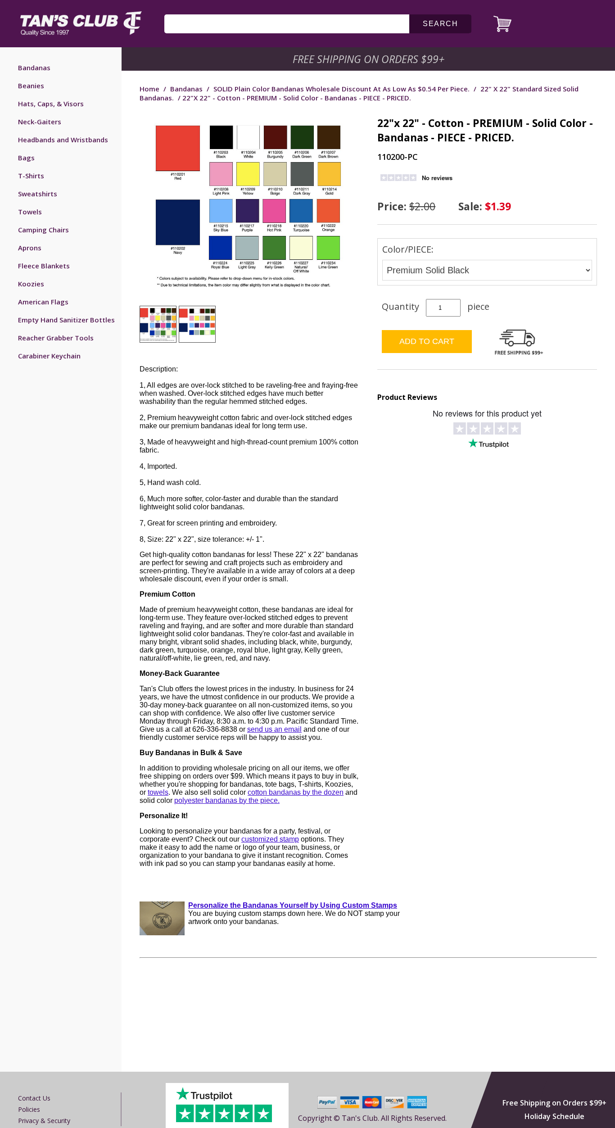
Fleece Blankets (44, 265)
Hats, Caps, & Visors (51, 103)
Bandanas (34, 67)
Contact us (34, 1098)
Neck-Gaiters (39, 121)
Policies (29, 1109)
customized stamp (270, 839)
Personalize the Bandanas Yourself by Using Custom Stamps (292, 905)
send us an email (274, 729)
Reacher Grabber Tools (56, 337)
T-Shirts (31, 175)
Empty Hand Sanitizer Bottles (66, 319)
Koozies (31, 283)
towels (158, 792)
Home (149, 88)
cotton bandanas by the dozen (296, 792)
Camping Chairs (43, 229)
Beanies (31, 85)
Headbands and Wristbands (63, 139)
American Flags (43, 301)
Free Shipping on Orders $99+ (554, 1103)
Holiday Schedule (554, 1116)
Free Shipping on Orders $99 (369, 59)
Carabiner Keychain (49, 355)
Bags (26, 157)
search (440, 23)
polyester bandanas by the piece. (227, 800)
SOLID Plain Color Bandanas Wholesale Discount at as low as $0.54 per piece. (341, 88)
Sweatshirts (37, 193)
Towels (30, 211)
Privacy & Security (44, 1120)
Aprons (29, 247)
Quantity (400, 306)
